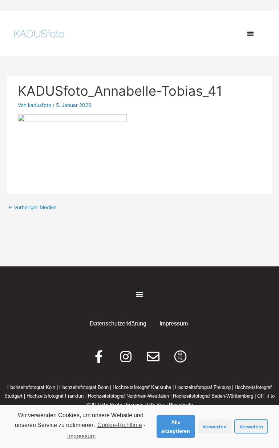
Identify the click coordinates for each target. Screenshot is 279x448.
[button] (250, 33)
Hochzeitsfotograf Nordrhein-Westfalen (128, 396)
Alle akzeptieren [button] (175, 426)
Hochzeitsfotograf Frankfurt (55, 396)
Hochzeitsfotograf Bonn (84, 387)
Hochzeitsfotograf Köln (31, 387)
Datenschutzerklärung (118, 323)
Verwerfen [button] (214, 427)
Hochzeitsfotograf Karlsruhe (142, 387)
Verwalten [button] (251, 427)
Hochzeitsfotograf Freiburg (203, 387)
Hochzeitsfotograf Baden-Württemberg (213, 396)
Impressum (81, 436)
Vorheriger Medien (32, 207)
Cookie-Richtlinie (119, 425)
